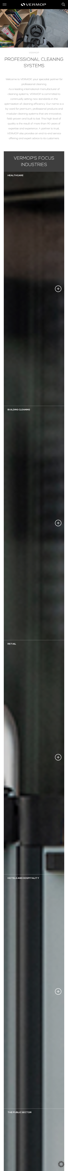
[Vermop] (34, 4)
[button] (61, 1164)
